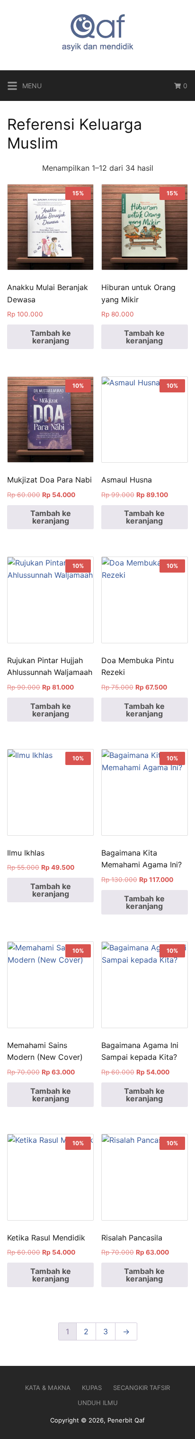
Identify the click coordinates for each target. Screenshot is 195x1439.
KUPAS (92, 1387)
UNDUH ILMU (98, 1402)
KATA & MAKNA (48, 1387)
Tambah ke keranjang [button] (50, 336)
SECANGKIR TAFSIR (141, 1387)
